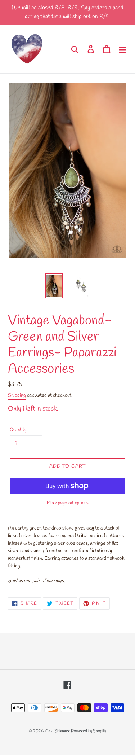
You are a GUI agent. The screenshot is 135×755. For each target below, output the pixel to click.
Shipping (17, 395)
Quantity (18, 430)
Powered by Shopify (88, 731)
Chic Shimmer (57, 731)
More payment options (68, 503)
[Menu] (122, 49)
